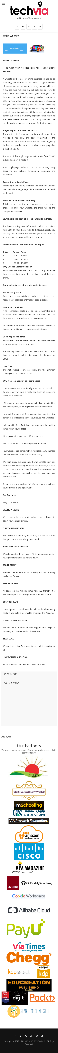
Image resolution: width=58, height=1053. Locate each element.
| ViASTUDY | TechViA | (36, 1041)
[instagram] (28, 27)
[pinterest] (34, 27)
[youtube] (31, 1036)
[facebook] (17, 27)
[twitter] (23, 27)
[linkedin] (40, 27)
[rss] (26, 1036)
